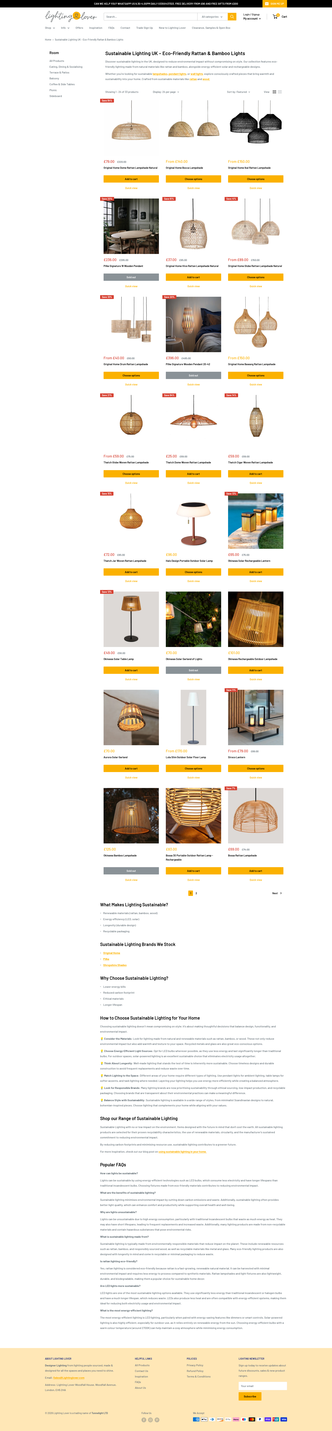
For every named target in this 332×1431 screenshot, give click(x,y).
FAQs (111, 27)
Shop (48, 27)
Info (63, 27)
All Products (56, 60)
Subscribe (250, 1396)
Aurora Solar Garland (115, 757)
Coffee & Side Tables (62, 84)
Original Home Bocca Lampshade (184, 167)
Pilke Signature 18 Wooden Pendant (123, 265)
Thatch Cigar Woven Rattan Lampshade (250, 462)
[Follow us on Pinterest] (157, 1419)
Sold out (131, 277)
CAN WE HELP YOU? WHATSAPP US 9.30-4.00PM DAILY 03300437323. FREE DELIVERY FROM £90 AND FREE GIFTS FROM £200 (166, 3)
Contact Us (141, 1370)
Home (48, 39)
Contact (125, 27)
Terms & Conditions (199, 1376)
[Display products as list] (280, 91)
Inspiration (95, 27)
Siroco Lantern (236, 757)
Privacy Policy (195, 1365)
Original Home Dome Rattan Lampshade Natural (131, 167)
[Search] (232, 16)
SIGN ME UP (277, 3)
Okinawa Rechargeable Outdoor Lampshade (252, 659)
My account (250, 18)
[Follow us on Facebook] (143, 1419)
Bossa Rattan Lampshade (242, 855)
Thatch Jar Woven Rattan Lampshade (125, 560)
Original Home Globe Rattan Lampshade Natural (255, 265)
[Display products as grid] (274, 91)
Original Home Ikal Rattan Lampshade (249, 167)
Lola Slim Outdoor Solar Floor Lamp (186, 757)
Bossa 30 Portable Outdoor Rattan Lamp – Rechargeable (189, 857)
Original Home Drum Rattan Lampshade (126, 364)
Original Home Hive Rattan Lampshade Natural (192, 265)
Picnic (53, 90)
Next (275, 893)
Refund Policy (195, 1370)
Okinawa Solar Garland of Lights (184, 659)
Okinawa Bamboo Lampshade (120, 855)
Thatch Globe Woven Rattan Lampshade (126, 462)
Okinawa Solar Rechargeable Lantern (249, 560)
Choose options (193, 178)
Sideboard (55, 96)
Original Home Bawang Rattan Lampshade (251, 364)
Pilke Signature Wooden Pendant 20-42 (188, 364)
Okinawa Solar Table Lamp (119, 659)
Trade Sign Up (144, 27)
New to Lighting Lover (172, 27)
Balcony (54, 78)
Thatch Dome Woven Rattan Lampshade (188, 462)
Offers (79, 27)
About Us (140, 1387)
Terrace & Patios (59, 72)
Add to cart (131, 178)
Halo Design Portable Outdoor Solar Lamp (189, 560)
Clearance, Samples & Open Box (211, 27)
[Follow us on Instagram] (150, 1419)
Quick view (131, 188)
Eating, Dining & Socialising (65, 66)
